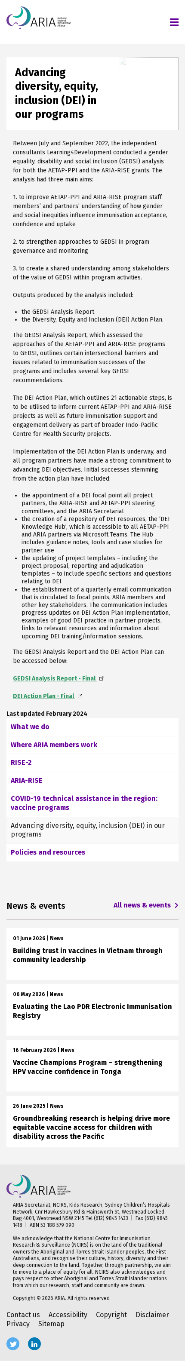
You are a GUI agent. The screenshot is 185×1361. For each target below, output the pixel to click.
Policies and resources (48, 852)
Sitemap (51, 1324)
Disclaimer (152, 1315)
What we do (30, 727)
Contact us (23, 1315)
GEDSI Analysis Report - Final (55, 678)
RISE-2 (21, 762)
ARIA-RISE (27, 780)
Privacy (18, 1324)
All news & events (143, 905)
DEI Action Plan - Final (44, 696)
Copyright (111, 1315)
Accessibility (68, 1315)
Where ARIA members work (54, 745)
